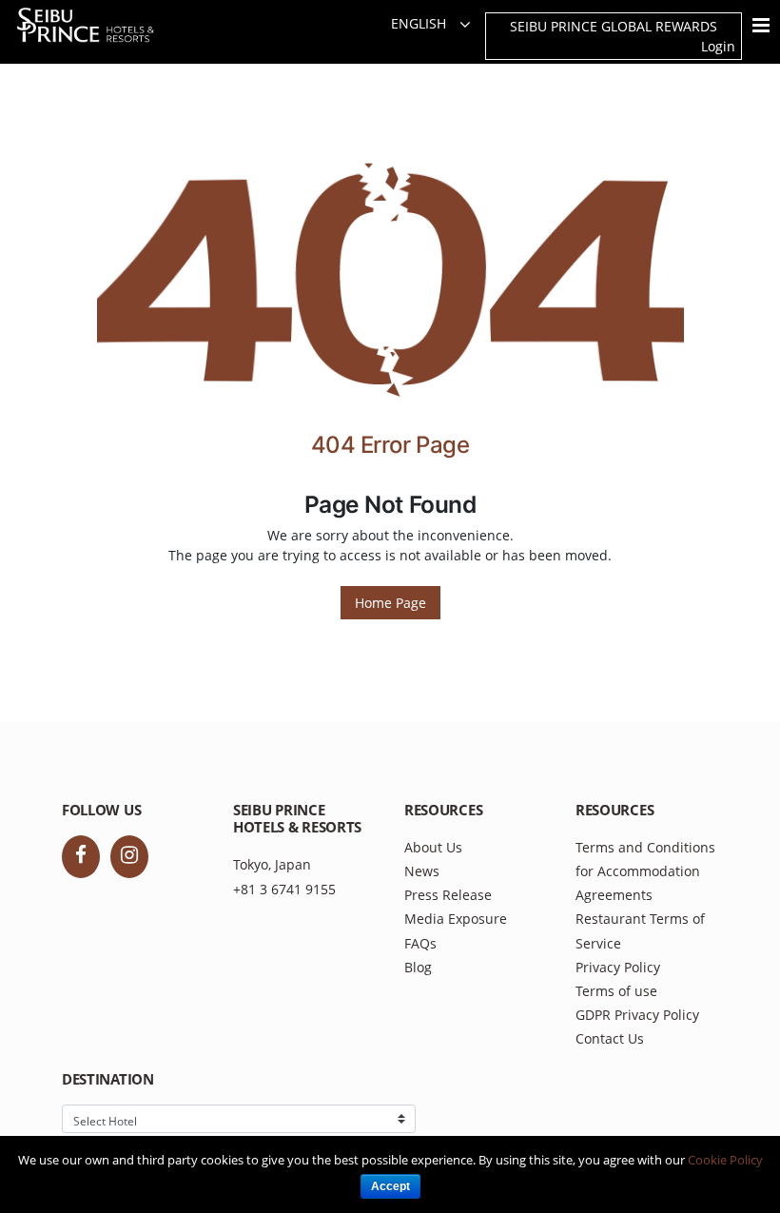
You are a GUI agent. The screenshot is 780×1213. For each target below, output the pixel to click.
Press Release (448, 895)
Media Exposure (455, 919)
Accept (390, 1186)
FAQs (420, 943)
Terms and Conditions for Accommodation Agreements (645, 871)
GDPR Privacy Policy (637, 1015)
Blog (418, 967)
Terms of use (616, 991)
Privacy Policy (617, 967)
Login (718, 46)
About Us (433, 847)
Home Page (390, 603)
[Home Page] (390, 284)
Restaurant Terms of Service (640, 930)
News (421, 871)
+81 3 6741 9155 (284, 889)
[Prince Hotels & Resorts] (97, 25)
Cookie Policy (725, 1159)
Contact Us (609, 1038)
